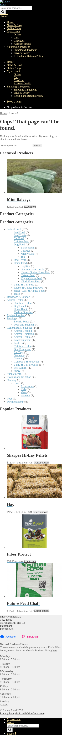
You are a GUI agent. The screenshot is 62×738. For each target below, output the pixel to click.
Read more (30, 206)
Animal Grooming (24, 333)
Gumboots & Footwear (26, 361)
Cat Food (19, 238)
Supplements (14, 373)
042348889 (6, 619)
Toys (9, 398)
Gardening (19, 355)
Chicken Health (22, 303)
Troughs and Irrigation (19, 377)
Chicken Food (21, 241)
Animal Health (15, 299)
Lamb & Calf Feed (24, 284)
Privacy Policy (22, 53)
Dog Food (19, 244)
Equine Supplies (16, 315)
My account (13, 31)
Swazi (17, 383)
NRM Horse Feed (30, 281)
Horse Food (20, 263)
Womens (25, 395)
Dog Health (20, 306)
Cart (16, 37)
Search (37, 145)
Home (10, 22)
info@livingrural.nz (10, 616)
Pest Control (20, 367)
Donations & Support (18, 296)
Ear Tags (18, 352)
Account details (22, 43)
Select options (41, 462)
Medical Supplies (23, 312)
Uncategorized (15, 401)
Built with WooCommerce (30, 713)
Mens (24, 392)
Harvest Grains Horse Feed (35, 272)
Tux (23, 256)
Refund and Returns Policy (28, 56)
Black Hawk (27, 247)
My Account (13, 719)
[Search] (3, 12)
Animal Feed (14, 229)
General (18, 358)
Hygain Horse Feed (31, 278)
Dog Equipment (22, 349)
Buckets (18, 343)
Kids (23, 389)
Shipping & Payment (18, 46)
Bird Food (19, 232)
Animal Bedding (23, 330)
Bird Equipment (22, 340)
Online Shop (14, 28)
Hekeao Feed (28, 275)
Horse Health (21, 309)
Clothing (11, 380)
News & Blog (14, 25)
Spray (17, 370)
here (55, 650)
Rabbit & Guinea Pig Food (28, 287)
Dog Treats (20, 259)
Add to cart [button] (30, 561)
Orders (17, 34)
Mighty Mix (27, 253)
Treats (17, 293)
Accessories (27, 386)
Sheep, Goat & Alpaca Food (29, 290)
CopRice (25, 250)
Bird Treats (20, 235)
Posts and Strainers (24, 324)
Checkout (19, 40)
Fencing (11, 318)
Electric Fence (21, 321)
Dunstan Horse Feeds (32, 269)
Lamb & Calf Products (26, 364)
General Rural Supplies (19, 327)
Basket (11, 733)
